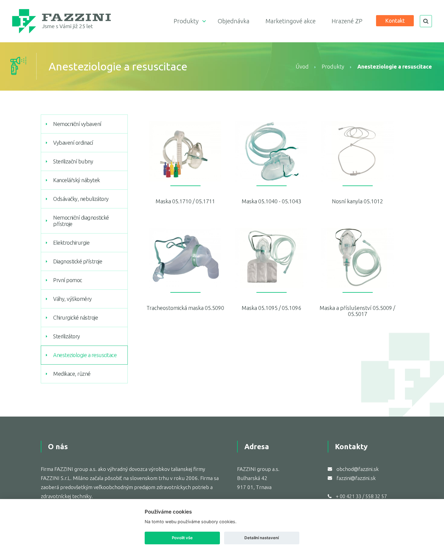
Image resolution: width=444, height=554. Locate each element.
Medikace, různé (72, 374)
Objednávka (233, 21)
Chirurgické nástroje (75, 317)
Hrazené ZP (347, 21)
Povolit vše (182, 537)
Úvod (302, 66)
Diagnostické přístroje (77, 261)
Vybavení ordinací (73, 143)
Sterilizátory (66, 336)
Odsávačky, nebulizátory (81, 199)
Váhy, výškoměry (72, 299)
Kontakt (395, 21)
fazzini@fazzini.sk (356, 478)
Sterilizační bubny (73, 161)
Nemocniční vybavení (77, 124)
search (426, 21)
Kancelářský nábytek (76, 180)
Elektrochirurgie (71, 243)
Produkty (186, 21)
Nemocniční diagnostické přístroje (81, 220)
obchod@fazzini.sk (357, 469)
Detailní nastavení (261, 537)
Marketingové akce (290, 21)
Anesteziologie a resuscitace (85, 355)
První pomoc (67, 280)
